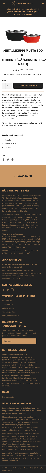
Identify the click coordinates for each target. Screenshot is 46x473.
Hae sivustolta (8, 397)
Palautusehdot (8, 308)
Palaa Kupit (24, 176)
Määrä (4, 81)
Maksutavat (7, 300)
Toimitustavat (8, 304)
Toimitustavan (14, 74)
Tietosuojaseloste (9, 312)
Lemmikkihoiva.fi (12, 468)
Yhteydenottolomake (10, 315)
